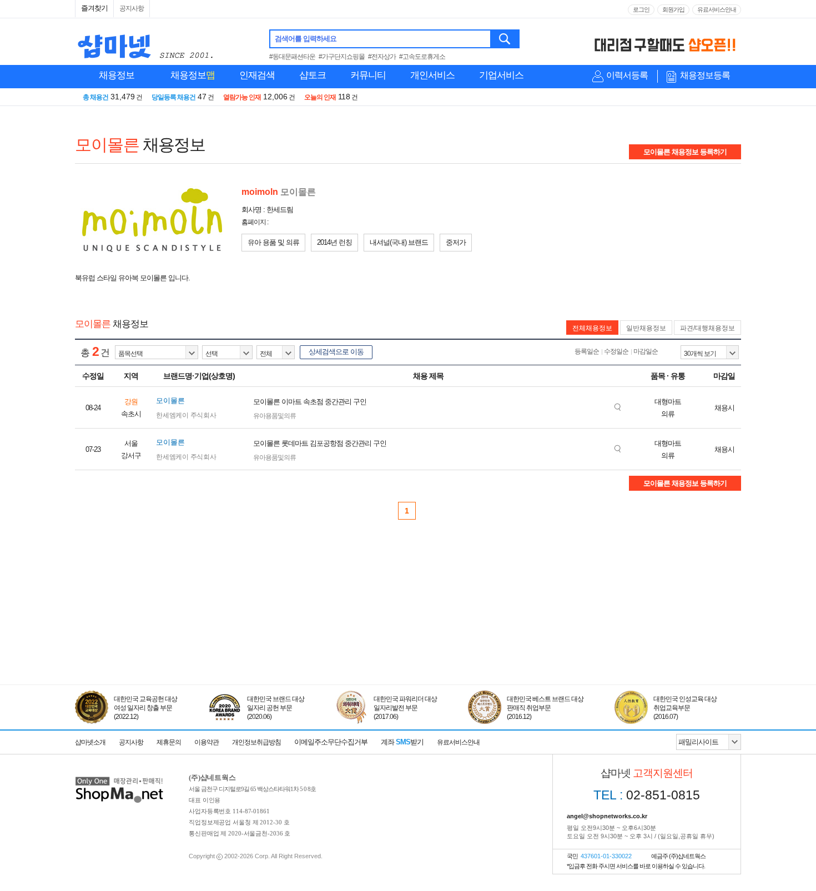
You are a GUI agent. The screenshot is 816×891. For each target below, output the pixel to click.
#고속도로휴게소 (422, 57)
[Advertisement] (408, 633)
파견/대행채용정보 (707, 328)
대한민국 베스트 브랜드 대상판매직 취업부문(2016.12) (545, 708)
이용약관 (206, 742)
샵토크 (312, 75)
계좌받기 (402, 742)
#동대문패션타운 (292, 57)
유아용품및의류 (274, 416)
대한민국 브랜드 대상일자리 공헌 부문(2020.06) (275, 708)
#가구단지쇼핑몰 (342, 57)
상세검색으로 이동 (336, 352)
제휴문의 (169, 742)
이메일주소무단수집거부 (330, 742)
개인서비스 (432, 75)
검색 (505, 38)
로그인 (641, 9)
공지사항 (131, 8)
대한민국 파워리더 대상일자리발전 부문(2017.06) (405, 708)
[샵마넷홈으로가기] (119, 778)
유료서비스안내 (716, 9)
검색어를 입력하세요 (305, 38)
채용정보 (116, 75)
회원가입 (673, 9)
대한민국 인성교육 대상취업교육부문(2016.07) (685, 708)
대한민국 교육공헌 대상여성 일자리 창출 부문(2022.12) (145, 708)
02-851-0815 (646, 795)
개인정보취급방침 (256, 742)
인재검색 (257, 75)
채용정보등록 (705, 75)
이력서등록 (627, 75)
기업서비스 (501, 75)
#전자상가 (382, 57)
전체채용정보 (592, 328)
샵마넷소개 (90, 742)
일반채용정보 (646, 328)
